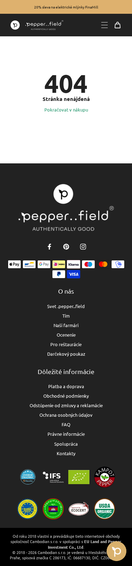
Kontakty (66, 453)
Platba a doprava (66, 386)
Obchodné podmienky (66, 396)
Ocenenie (66, 335)
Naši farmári (66, 325)
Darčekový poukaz (66, 354)
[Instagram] (83, 246)
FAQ (66, 424)
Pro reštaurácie (66, 344)
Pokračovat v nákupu (66, 110)
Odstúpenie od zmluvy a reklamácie (66, 405)
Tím (66, 316)
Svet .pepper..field (66, 306)
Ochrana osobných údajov (66, 415)
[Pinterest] (66, 246)
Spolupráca (66, 444)
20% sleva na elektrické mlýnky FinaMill (66, 7)
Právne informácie (66, 434)
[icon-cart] (117, 25)
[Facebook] (49, 246)
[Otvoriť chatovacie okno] (116, 551)
